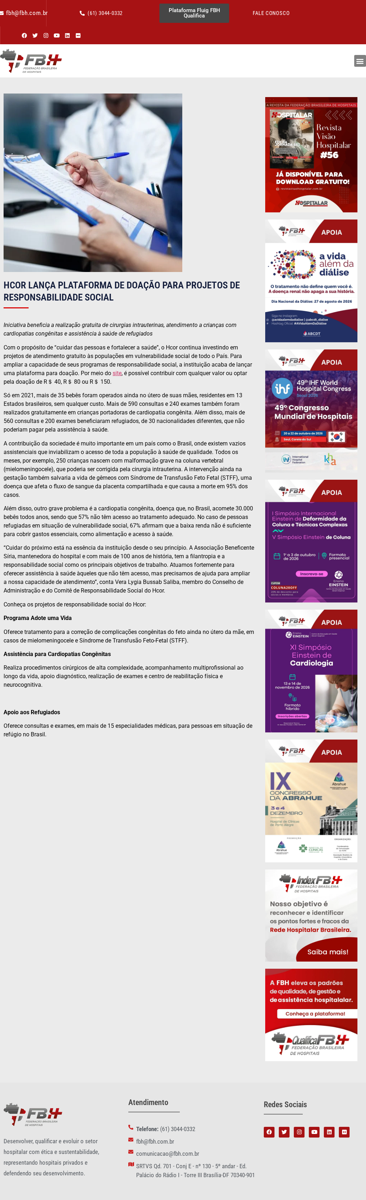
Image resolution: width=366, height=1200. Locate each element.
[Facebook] (24, 35)
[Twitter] (35, 35)
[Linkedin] (67, 35)
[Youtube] (56, 35)
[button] (360, 61)
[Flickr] (78, 35)
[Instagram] (46, 35)
